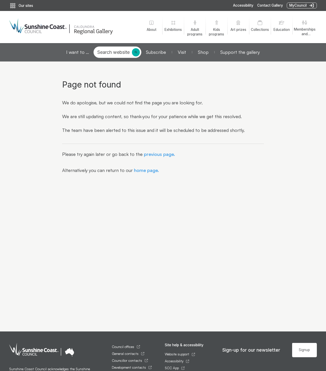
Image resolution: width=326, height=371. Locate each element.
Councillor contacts (127, 360)
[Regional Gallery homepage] (71, 27)
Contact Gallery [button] (270, 5)
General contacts (125, 354)
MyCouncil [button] (298, 5)
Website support (177, 354)
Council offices (123, 347)
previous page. (159, 154)
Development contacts (129, 367)
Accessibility (243, 5)
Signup (304, 350)
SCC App (172, 368)
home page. (146, 170)
